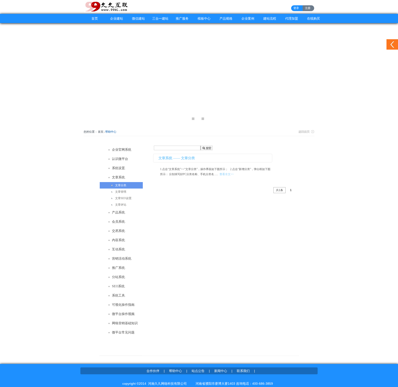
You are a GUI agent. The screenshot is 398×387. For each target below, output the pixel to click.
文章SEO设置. (123, 198)
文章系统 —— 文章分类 (176, 158)
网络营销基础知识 (125, 323)
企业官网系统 (121, 149)
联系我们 (243, 371)
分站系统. (119, 277)
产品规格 (225, 18)
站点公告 (198, 371)
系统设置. (119, 168)
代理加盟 (291, 18)
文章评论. (121, 204)
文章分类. (121, 185)
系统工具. (119, 295)
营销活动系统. (122, 258)
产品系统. (119, 212)
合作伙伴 (152, 371)
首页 (94, 18)
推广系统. (119, 268)
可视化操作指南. (123, 304)
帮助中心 (110, 131)
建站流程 (269, 18)
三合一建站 (160, 18)
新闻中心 (220, 371)
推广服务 (182, 18)
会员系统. (119, 221)
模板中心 (204, 18)
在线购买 (313, 18)
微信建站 (138, 18)
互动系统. (119, 249)
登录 (296, 8)
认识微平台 (120, 159)
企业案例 (247, 18)
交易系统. (119, 231)
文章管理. (121, 191)
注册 (307, 8)
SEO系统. (119, 286)
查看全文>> (226, 174)
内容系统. (119, 240)
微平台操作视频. (123, 314)
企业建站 (116, 18)
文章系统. (119, 177)
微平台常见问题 (123, 332)
